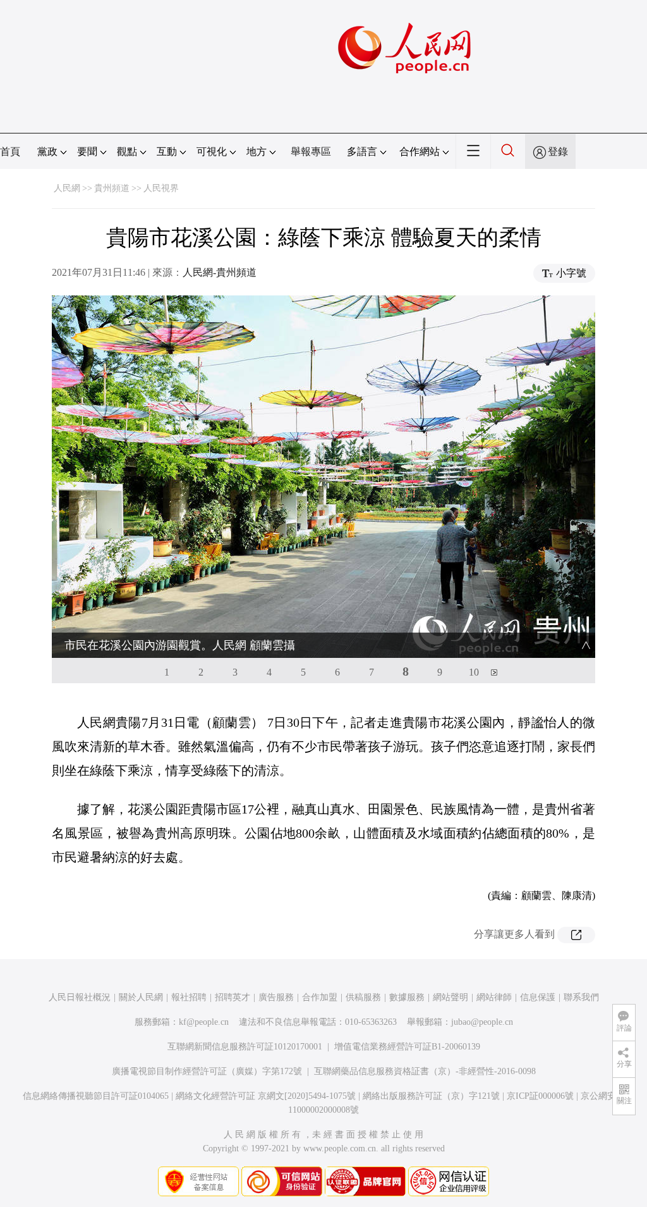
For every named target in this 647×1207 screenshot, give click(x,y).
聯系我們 (581, 997)
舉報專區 (311, 151)
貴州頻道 (112, 188)
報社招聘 (189, 997)
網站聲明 (450, 997)
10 (474, 672)
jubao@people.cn (482, 1022)
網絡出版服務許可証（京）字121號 (431, 1096)
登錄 (558, 151)
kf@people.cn (204, 1022)
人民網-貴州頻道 (220, 272)
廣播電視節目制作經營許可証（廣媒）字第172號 (207, 1071)
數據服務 (407, 997)
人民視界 (161, 188)
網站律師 (494, 997)
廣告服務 (276, 997)
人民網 (67, 188)
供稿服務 (363, 997)
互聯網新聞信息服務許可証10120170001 (244, 1046)
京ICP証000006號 (540, 1096)
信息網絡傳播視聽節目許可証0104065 (96, 1096)
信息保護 (537, 997)
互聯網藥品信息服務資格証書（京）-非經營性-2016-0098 (425, 1071)
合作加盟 (319, 997)
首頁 (10, 151)
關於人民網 (141, 997)
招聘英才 (232, 997)
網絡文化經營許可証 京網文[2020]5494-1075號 (266, 1096)
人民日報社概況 (80, 997)
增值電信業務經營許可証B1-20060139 (407, 1046)
